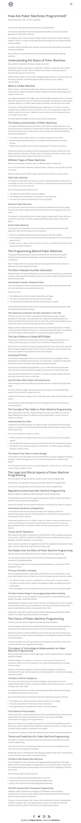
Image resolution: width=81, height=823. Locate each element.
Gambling (36, 20)
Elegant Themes (36, 820)
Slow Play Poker (15, 20)
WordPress (56, 820)
